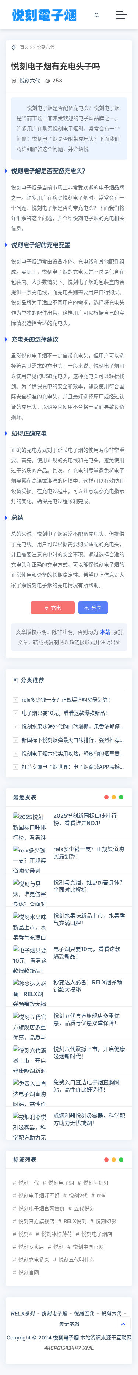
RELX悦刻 (75, 1221)
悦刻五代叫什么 (77, 1259)
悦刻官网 (28, 1272)
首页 (24, 47)
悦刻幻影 (106, 1221)
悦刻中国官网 (88, 1247)
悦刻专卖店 (31, 1247)
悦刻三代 (28, 1182)
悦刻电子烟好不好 (39, 1195)
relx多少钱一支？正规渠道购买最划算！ (67, 699)
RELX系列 (23, 1313)
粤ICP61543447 (62, 1348)
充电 (56, 608)
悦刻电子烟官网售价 (41, 1208)
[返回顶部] (123, 1323)
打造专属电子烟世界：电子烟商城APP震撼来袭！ (78, 766)
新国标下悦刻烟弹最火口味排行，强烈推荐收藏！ (78, 740)
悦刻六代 (45, 47)
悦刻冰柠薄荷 (56, 1234)
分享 (96, 608)
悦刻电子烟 (25, 171)
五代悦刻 (84, 1208)
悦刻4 (25, 1234)
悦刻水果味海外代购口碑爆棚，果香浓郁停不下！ (78, 726)
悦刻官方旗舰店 (36, 1221)
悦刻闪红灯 (96, 1182)
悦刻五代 (84, 1313)
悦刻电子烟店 (96, 1234)
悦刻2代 (78, 1195)
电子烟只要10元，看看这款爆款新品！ (66, 713)
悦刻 (58, 1247)
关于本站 (69, 1324)
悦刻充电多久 (33, 1259)
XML (88, 1348)
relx (101, 1195)
